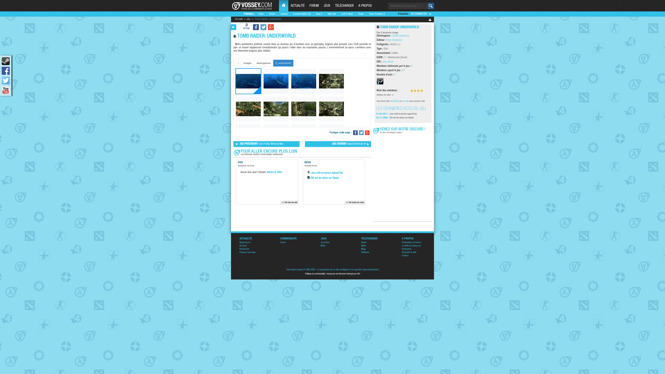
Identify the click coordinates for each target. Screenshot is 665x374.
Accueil (239, 19)
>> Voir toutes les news (355, 203)
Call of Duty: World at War (261, 144)
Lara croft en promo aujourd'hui (326, 173)
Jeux (327, 6)
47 (403, 70)
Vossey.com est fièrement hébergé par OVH (343, 274)
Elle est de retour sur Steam (324, 178)
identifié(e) (394, 101)
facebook (6, 71)
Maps (363, 249)
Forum (314, 6)
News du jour (245, 243)
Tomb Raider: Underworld (399, 27)
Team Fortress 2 (377, 14)
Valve (261, 14)
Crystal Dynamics (400, 36)
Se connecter (419, 14)
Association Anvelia (294, 270)
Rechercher (244, 249)
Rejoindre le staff (409, 252)
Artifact (284, 14)
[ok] (431, 6)
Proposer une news (247, 252)
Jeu (248, 19)
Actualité (298, 6)
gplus (271, 27)
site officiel (388, 62)
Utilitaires (365, 252)
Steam (272, 14)
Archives (243, 246)
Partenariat (406, 249)
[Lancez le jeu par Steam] (380, 84)
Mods (323, 246)
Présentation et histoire (411, 243)
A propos (365, 6)
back (233, 27)
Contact (405, 256)
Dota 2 (319, 14)
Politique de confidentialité (315, 274)
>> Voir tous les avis (289, 203)
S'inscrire (403, 14)
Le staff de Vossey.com (411, 246)
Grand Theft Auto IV (349, 144)
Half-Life (332, 14)
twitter (6, 80)
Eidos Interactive (394, 40)
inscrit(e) (405, 101)
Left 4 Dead (347, 14)
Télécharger (344, 6)
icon (6, 61)
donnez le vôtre (274, 172)
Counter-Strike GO (302, 14)
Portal (361, 14)
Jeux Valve (325, 243)
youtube (6, 90)
